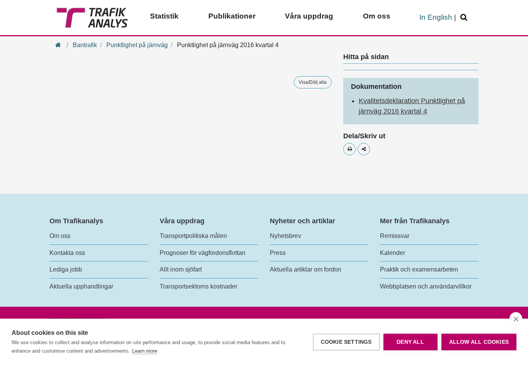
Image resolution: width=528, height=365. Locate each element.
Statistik (164, 16)
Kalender (392, 253)
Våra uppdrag (309, 16)
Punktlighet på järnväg (137, 45)
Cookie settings (346, 342)
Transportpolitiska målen (193, 236)
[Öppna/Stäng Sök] (465, 18)
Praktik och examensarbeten (419, 269)
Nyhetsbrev (285, 236)
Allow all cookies (479, 342)
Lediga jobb (65, 269)
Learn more (144, 351)
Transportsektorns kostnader (198, 286)
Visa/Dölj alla (313, 82)
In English (435, 17)
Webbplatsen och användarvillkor (426, 286)
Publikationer (231, 16)
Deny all (410, 342)
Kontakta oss (67, 253)
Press (278, 253)
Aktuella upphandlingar (81, 286)
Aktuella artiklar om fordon (305, 269)
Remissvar (394, 236)
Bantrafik (85, 45)
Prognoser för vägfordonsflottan (202, 253)
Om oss (376, 16)
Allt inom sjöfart (181, 269)
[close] (515, 318)
